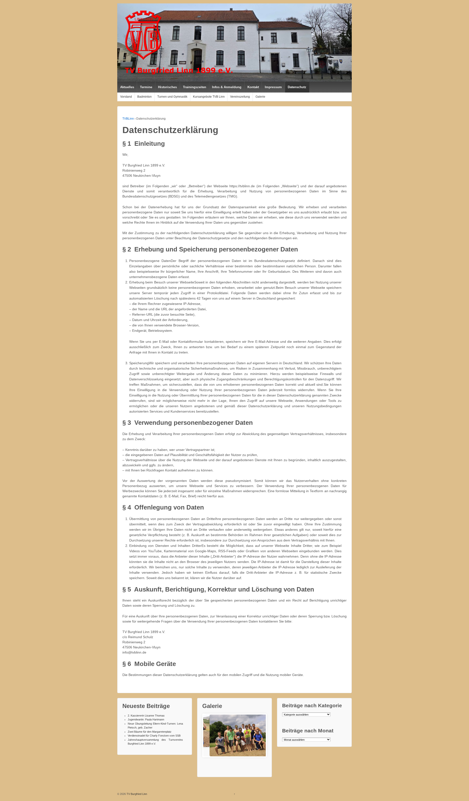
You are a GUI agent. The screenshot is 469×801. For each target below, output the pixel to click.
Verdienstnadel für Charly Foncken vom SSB (154, 735)
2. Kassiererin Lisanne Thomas (146, 715)
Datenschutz (297, 87)
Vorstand (126, 96)
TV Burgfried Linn (136, 793)
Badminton (144, 96)
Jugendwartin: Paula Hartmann (146, 719)
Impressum (273, 87)
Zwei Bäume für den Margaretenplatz (149, 731)
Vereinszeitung (240, 96)
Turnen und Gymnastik (172, 96)
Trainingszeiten (194, 87)
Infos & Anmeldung (226, 87)
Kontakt (253, 87)
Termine (146, 87)
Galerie (260, 96)
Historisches (167, 87)
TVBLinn (128, 118)
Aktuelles (127, 87)
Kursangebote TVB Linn (209, 96)
